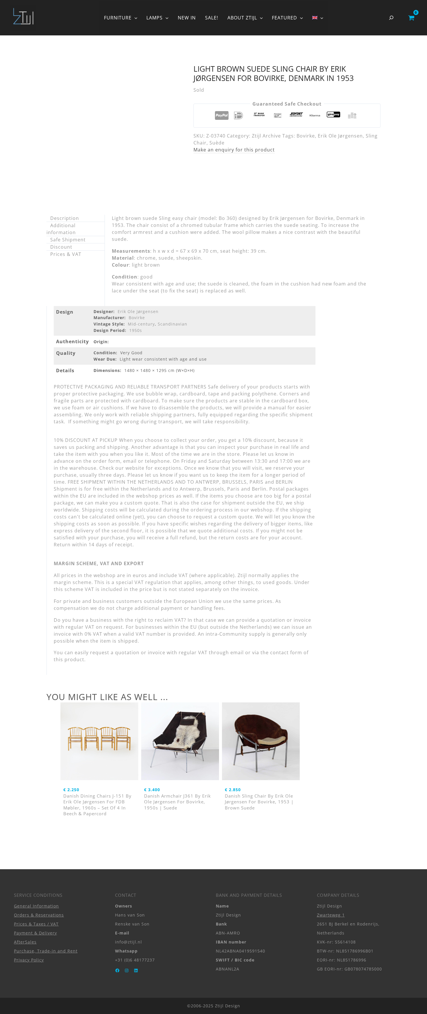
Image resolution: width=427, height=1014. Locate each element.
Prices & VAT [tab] (65, 254)
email (237, 652)
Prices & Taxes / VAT (36, 924)
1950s (135, 330)
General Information (36, 906)
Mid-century (141, 324)
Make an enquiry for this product (234, 150)
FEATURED (284, 18)
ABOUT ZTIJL (242, 18)
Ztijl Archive (266, 136)
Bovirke (306, 136)
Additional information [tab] (61, 229)
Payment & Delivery (35, 933)
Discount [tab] (61, 247)
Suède (217, 143)
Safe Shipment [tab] (68, 239)
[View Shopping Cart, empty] (411, 17)
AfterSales (25, 942)
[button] (134, 17)
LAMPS (154, 18)
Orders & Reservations (39, 915)
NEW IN (187, 18)
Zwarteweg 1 (331, 915)
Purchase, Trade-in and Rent (46, 951)
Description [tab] (64, 218)
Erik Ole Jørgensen (340, 136)
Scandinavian (172, 324)
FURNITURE (118, 18)
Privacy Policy (29, 960)
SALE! (211, 18)
